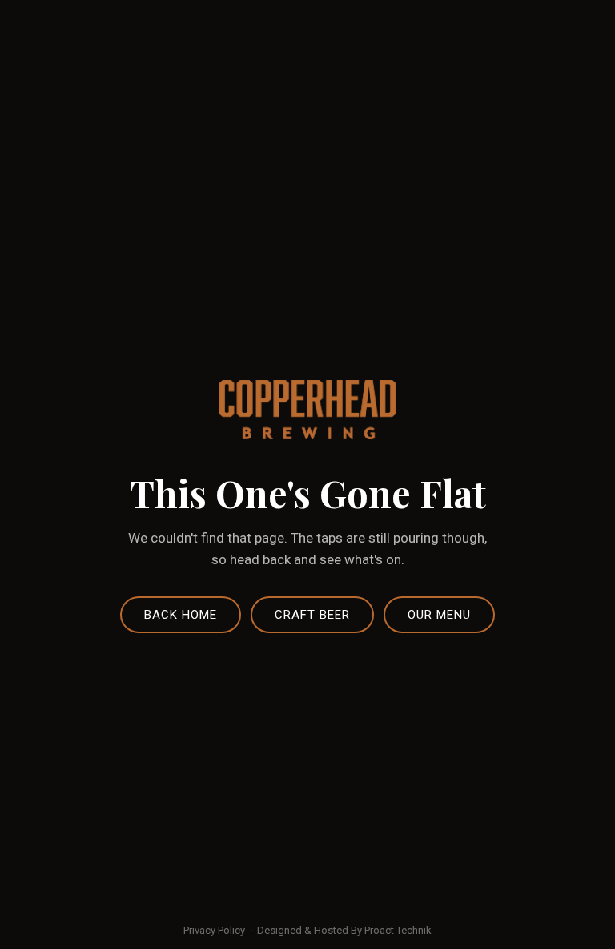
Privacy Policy (214, 930)
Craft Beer (312, 615)
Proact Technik (398, 930)
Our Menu (439, 615)
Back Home (180, 615)
